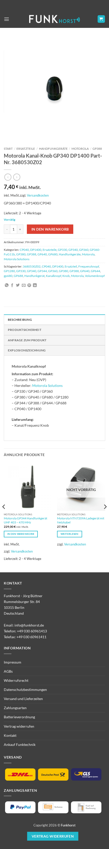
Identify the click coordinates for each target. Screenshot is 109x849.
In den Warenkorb (50, 229)
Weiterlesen (70, 533)
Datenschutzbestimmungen (25, 689)
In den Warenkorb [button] (20, 533)
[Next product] (7, 177)
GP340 (73, 249)
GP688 (18, 275)
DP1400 (35, 249)
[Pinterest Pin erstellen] (29, 286)
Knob (66, 275)
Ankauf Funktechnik (19, 744)
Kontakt (10, 735)
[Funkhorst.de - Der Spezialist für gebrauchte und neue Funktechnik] (54, 19)
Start (8, 148)
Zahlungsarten (15, 708)
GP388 (97, 148)
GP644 (95, 271)
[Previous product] (16, 177)
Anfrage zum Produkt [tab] (27, 340)
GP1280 (9, 271)
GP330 (62, 249)
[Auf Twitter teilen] (18, 286)
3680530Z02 (32, 266)
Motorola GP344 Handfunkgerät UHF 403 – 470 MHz (25, 520)
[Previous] (4, 517)
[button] (6, 19)
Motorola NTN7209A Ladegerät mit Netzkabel (80, 520)
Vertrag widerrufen (19, 726)
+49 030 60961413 (32, 631)
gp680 (8, 275)
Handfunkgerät (34, 275)
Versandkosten (38, 195)
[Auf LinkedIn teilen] (35, 286)
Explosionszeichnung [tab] (27, 350)
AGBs (8, 671)
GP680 (53, 254)
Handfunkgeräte (53, 148)
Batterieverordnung (19, 717)
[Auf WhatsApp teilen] (7, 286)
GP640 (42, 254)
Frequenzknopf (88, 266)
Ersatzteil (71, 266)
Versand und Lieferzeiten (23, 698)
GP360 (83, 249)
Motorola (80, 148)
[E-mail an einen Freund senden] (24, 286)
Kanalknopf (53, 275)
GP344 (42, 271)
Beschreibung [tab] (20, 319)
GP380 (21, 254)
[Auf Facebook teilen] (12, 286)
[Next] (105, 517)
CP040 (24, 249)
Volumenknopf (95, 275)
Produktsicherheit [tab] (24, 329)
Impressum (12, 662)
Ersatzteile (25, 148)
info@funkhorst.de (29, 625)
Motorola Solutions (16, 259)
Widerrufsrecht (16, 680)
